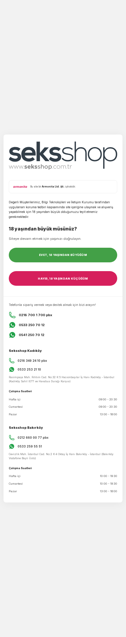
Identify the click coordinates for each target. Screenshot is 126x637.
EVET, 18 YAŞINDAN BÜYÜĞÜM (63, 254)
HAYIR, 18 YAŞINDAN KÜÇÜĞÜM (63, 278)
